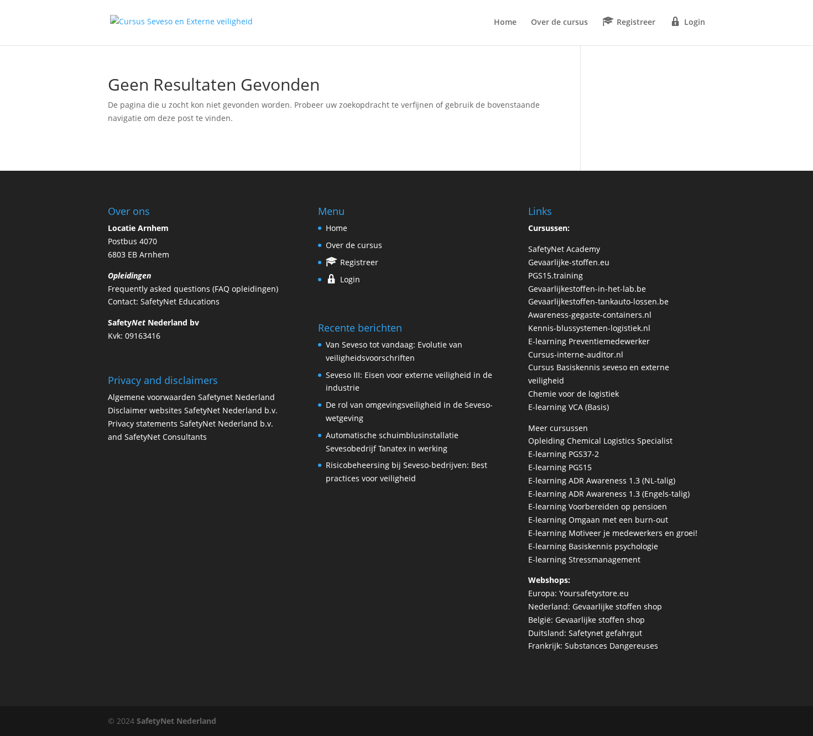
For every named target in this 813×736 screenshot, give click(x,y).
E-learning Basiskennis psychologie (593, 546)
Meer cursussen (558, 428)
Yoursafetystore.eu (594, 593)
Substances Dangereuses (611, 645)
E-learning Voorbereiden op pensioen (597, 506)
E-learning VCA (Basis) (568, 407)
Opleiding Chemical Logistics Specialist (600, 440)
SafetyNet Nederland (176, 721)
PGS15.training (556, 275)
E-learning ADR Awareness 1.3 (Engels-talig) (609, 493)
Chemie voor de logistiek (573, 393)
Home (505, 22)
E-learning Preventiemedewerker (589, 341)
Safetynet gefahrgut (605, 633)
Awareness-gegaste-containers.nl (590, 314)
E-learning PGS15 (560, 467)
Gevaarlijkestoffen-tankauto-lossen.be (598, 301)
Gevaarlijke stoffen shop (617, 606)
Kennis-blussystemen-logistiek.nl (589, 328)
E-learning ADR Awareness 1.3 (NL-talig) (601, 480)
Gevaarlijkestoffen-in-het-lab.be (587, 288)
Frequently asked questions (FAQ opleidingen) (193, 288)
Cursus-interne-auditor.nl (575, 354)
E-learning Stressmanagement (584, 559)
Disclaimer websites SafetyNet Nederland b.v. (193, 410)
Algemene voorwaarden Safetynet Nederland (191, 397)
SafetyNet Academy (564, 249)
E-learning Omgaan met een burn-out (598, 519)
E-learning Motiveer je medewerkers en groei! (612, 533)
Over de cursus (559, 22)
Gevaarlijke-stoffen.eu (568, 262)
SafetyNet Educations (180, 301)
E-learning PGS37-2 (563, 454)
